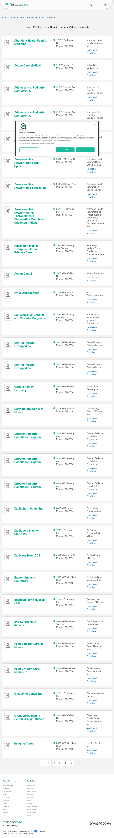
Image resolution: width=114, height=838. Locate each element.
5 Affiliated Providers (91, 752)
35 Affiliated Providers (92, 373)
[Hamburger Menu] (7, 4)
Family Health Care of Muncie (28, 645)
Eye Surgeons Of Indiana (25, 623)
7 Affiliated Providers (91, 680)
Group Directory (26, 17)
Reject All (65, 149)
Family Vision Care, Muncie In (27, 670)
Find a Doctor (8, 17)
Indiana (41, 17)
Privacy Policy (56, 140)
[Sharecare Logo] (19, 4)
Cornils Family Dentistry (24, 388)
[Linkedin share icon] (100, 824)
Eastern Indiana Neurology (24, 579)
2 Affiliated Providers (91, 51)
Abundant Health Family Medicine (30, 42)
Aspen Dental (23, 273)
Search (90, 4)
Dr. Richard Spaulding (28, 508)
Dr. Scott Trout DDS (27, 555)
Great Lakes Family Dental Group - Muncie (29, 717)
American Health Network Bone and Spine (26, 162)
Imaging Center (24, 743)
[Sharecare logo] (33, 822)
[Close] (95, 124)
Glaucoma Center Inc (28, 693)
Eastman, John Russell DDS (29, 601)
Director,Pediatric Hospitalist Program (27, 435)
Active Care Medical (27, 65)
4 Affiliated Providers (91, 232)
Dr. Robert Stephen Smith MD (26, 532)
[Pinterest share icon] (109, 824)
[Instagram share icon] (96, 824)
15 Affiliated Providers (92, 470)
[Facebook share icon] (92, 824)
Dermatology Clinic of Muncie (28, 410)
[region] (57, 138)
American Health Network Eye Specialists (30, 186)
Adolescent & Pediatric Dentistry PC (29, 89)
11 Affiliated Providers (92, 170)
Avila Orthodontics (26, 293)
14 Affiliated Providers (92, 329)
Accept (85, 149)
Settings (29, 149)
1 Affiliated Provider (91, 99)
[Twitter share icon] (105, 824)
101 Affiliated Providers (92, 279)
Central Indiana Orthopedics (24, 344)
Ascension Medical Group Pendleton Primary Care (26, 249)
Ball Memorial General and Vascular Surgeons (29, 316)
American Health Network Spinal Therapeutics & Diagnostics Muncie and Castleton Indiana (30, 215)
